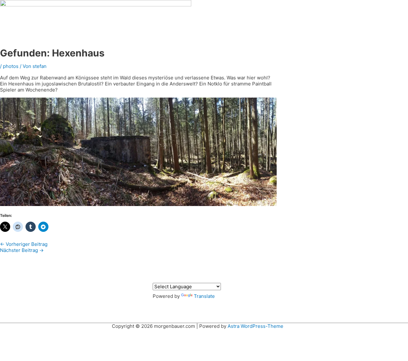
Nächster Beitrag (22, 250)
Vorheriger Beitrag (23, 244)
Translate (204, 296)
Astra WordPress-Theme (255, 326)
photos (10, 66)
